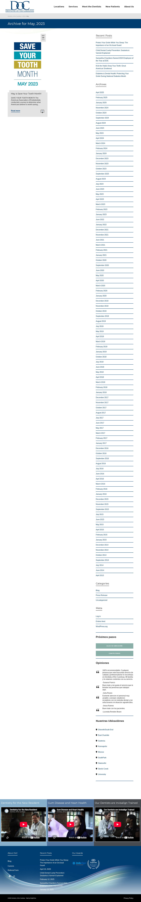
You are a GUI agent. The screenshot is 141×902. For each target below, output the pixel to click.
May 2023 (100, 194)
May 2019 (100, 331)
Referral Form (13, 870)
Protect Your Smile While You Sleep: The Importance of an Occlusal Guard (112, 44)
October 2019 (101, 311)
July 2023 (99, 184)
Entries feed (100, 621)
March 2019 (100, 341)
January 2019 (101, 352)
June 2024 (100, 128)
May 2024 (100, 133)
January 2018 (101, 392)
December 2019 (102, 301)
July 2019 (99, 326)
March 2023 (100, 204)
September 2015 (102, 509)
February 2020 (101, 291)
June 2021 (100, 240)
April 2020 (100, 280)
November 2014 (102, 550)
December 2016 (102, 448)
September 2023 (102, 174)
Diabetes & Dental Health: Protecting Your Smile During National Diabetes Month (112, 75)
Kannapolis (102, 746)
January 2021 (101, 255)
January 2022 (101, 225)
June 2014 (100, 570)
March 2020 (100, 286)
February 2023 (101, 209)
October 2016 (101, 453)
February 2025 (101, 97)
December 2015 (102, 499)
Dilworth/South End (105, 730)
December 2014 (102, 545)
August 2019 (101, 321)
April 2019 (100, 336)
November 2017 (102, 402)
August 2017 (101, 413)
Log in (98, 616)
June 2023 (100, 189)
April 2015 (100, 530)
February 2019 (101, 347)
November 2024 (102, 108)
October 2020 (101, 260)
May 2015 (100, 524)
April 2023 (100, 199)
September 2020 (102, 265)
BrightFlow (33, 898)
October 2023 (101, 169)
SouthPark (102, 758)
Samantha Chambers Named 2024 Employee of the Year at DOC (114, 59)
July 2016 (99, 469)
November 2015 (102, 504)
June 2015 (100, 519)
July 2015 (99, 514)
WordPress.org (102, 626)
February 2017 (101, 438)
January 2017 (101, 443)
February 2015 (101, 535)
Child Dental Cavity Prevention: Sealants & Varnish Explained (112, 51)
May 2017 (100, 428)
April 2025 (100, 92)
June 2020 (100, 270)
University (102, 774)
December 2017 (102, 397)
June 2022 (100, 219)
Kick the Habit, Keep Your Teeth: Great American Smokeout (111, 67)
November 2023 (102, 164)
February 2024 (101, 148)
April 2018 (100, 377)
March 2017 (100, 433)
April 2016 (100, 479)
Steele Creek (103, 769)
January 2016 (101, 494)
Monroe (101, 752)
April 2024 (100, 138)
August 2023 (101, 179)
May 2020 (100, 275)
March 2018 (100, 382)
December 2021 (102, 230)
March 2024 (100, 143)
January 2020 (101, 296)
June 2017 (100, 423)
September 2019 (102, 316)
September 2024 (102, 118)
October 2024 (101, 113)
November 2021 (102, 235)
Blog (97, 590)
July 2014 (99, 565)
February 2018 (101, 387)
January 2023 (101, 214)
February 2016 (101, 489)
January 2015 (101, 540)
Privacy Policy (128, 898)
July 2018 (99, 362)
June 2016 (100, 474)
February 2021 (101, 250)
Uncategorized (101, 600)
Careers (11, 866)
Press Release (101, 595)
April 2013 (100, 575)
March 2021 (100, 245)
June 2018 (100, 367)
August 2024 (101, 123)
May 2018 (100, 372)
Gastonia (101, 741)
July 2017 (99, 418)
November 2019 (102, 306)
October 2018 (101, 357)
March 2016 (100, 484)
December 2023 (102, 158)
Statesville (102, 763)
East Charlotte (103, 735)
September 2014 (102, 560)
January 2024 (101, 153)
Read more (15, 111)
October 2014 (101, 555)
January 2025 (101, 103)
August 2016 (101, 463)
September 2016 (102, 458)
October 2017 (101, 408)
